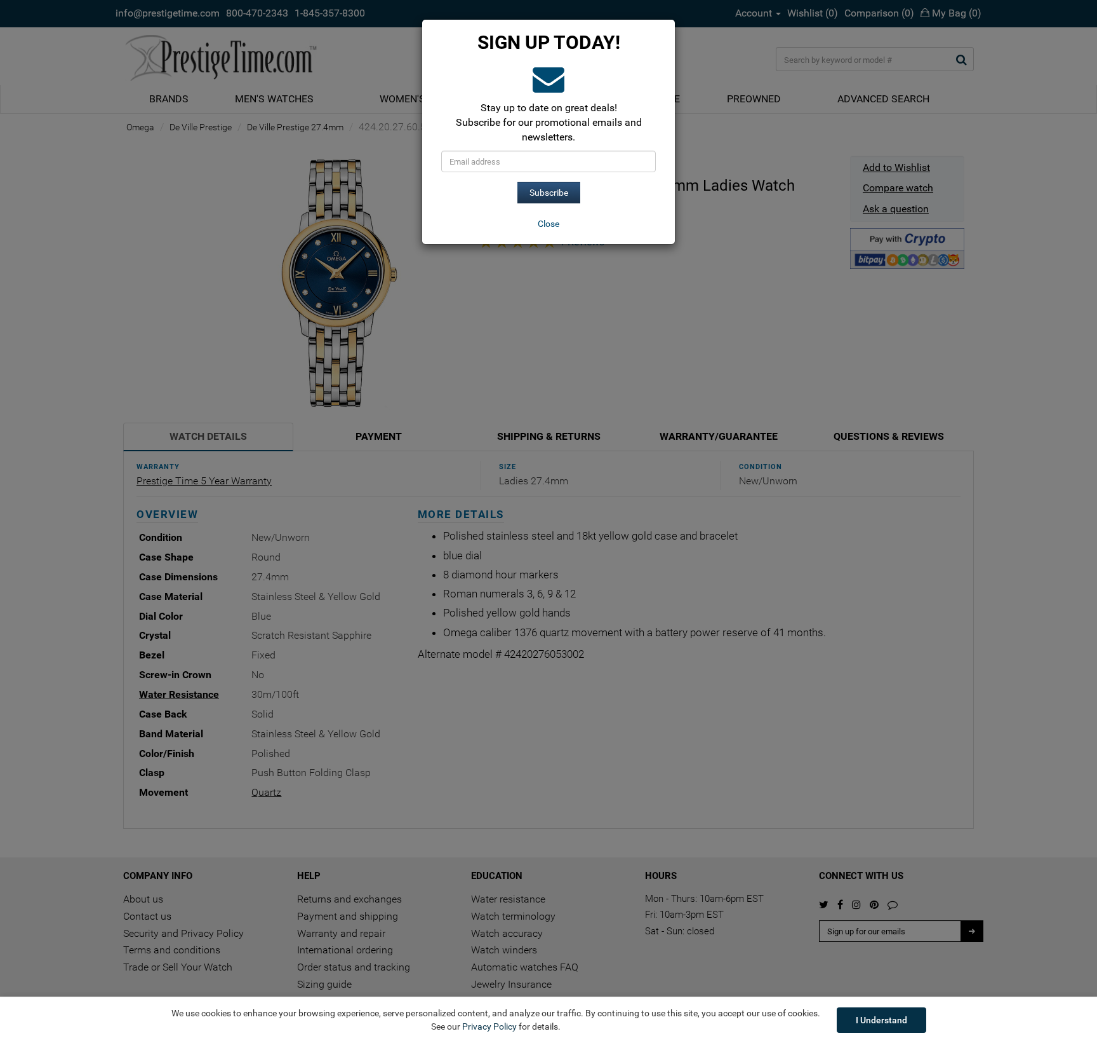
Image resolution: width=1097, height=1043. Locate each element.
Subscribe (549, 192)
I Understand (881, 1020)
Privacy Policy (489, 1026)
